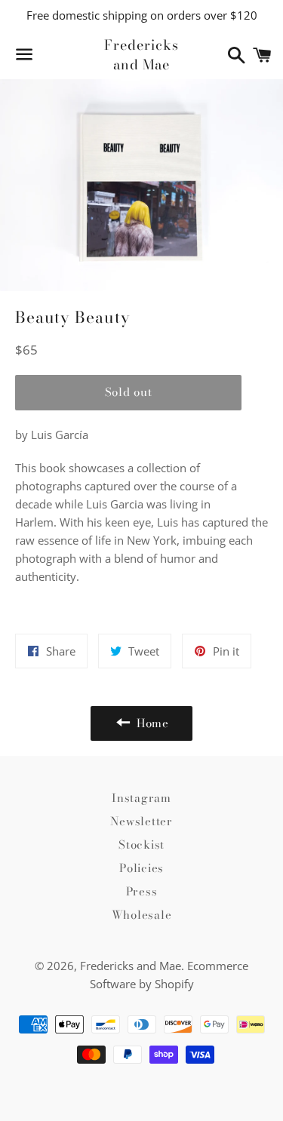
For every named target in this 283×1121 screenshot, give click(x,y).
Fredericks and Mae (141, 54)
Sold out (128, 392)
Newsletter (141, 821)
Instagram (141, 797)
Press (142, 891)
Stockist (141, 844)
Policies (141, 868)
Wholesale (142, 914)
